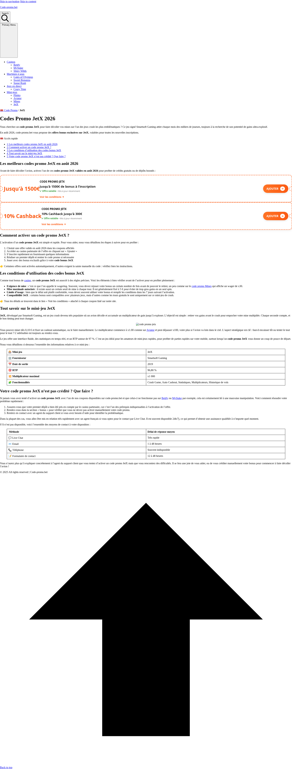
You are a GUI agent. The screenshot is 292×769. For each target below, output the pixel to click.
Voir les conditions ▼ (52, 196)
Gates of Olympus (23, 77)
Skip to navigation (9, 1)
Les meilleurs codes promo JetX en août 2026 (32, 144)
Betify (17, 64)
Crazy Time (20, 89)
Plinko (17, 95)
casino (27, 280)
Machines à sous (15, 74)
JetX (16, 104)
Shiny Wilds (20, 71)
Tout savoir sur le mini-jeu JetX (24, 153)
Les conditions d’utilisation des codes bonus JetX (34, 150)
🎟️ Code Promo (9, 110)
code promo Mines (202, 286)
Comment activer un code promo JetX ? (29, 147)
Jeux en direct (14, 86)
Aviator (17, 98)
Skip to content (28, 1)
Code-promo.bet (8, 7)
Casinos (11, 61)
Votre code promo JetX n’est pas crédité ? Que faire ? (36, 156)
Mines (17, 101)
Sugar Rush (20, 83)
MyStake (18, 67)
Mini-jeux (12, 92)
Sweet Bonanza (22, 80)
